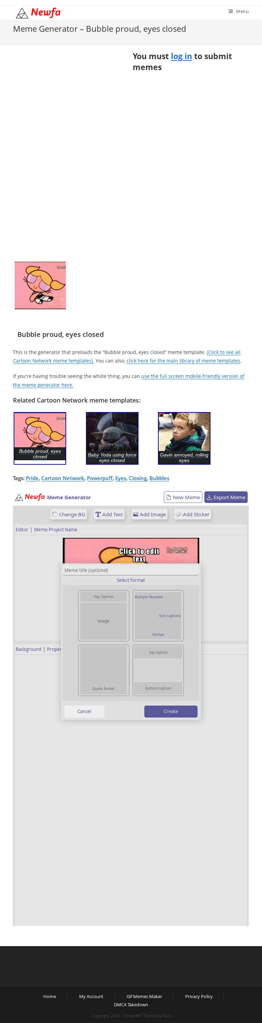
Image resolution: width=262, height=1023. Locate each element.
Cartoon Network (62, 478)
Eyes (120, 478)
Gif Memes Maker (144, 996)
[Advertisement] (40, 156)
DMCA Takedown (131, 1004)
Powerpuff (100, 478)
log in (181, 56)
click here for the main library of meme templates (183, 360)
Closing (138, 478)
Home (49, 996)
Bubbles (159, 478)
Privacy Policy (199, 996)
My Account (91, 996)
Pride (32, 478)
